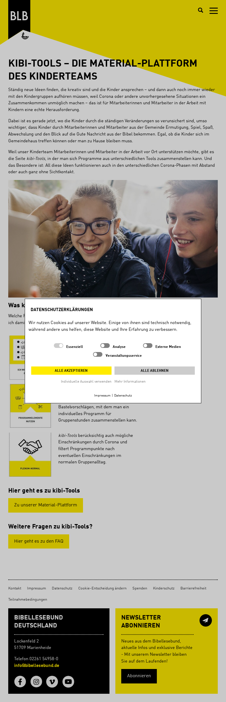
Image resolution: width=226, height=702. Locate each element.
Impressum (102, 395)
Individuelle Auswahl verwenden (86, 382)
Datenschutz (123, 395)
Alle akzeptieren (71, 371)
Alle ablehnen (155, 371)
